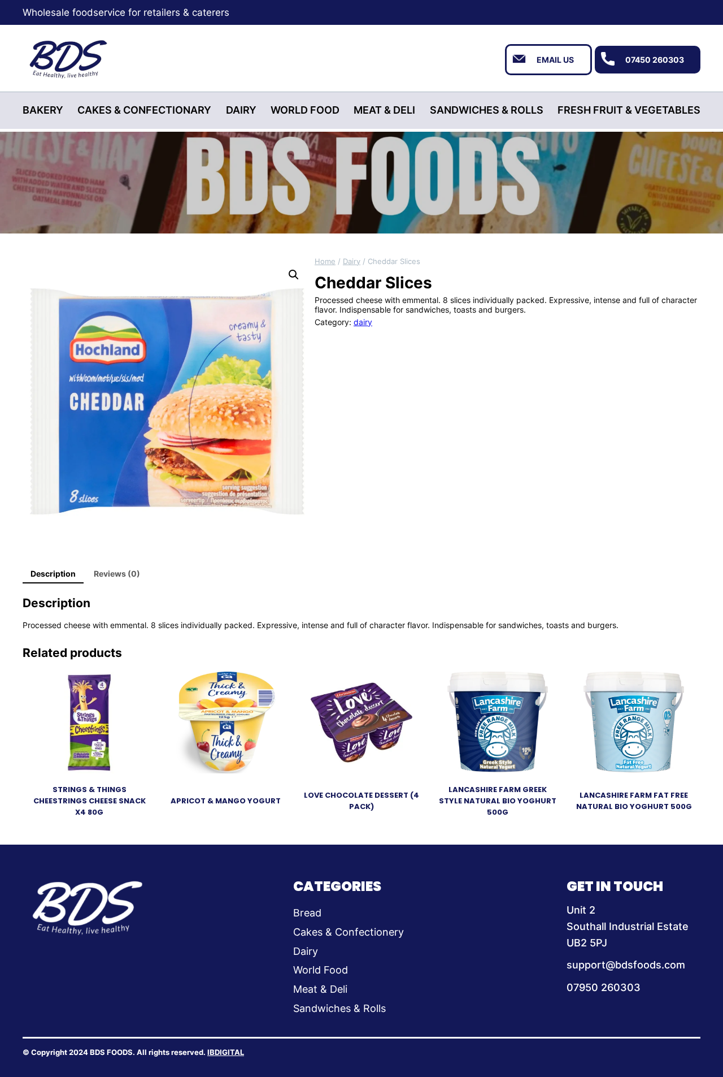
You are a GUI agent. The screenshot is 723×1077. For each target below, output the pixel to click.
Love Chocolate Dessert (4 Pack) (361, 801)
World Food (320, 970)
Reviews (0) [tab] (117, 573)
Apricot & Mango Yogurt (226, 800)
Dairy (305, 951)
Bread (307, 913)
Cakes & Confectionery (348, 932)
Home (325, 261)
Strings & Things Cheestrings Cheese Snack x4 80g (89, 801)
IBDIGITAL (225, 1052)
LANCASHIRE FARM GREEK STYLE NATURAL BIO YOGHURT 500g (497, 801)
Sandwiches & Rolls (339, 1008)
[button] (294, 275)
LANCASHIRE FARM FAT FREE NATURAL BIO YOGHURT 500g (634, 801)
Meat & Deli (320, 989)
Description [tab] (53, 573)
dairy (351, 261)
